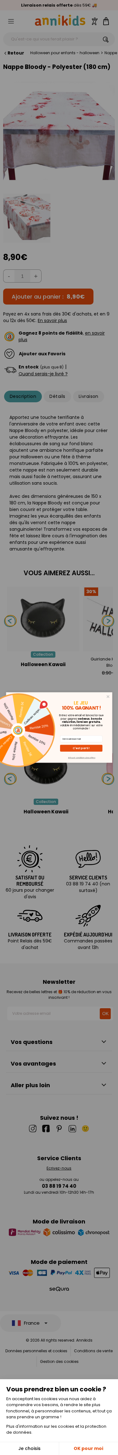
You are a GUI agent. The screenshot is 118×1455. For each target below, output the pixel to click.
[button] (81, 748)
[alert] (59, 727)
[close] (107, 696)
